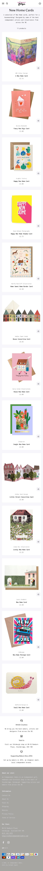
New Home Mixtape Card (21, 655)
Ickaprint (21, 441)
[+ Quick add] (38, 68)
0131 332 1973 (7, 833)
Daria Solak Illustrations (21, 389)
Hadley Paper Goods (21, 336)
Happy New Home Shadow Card (21, 234)
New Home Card (21, 602)
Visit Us (5, 803)
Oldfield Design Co (21, 704)
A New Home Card (21, 76)
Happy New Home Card (21, 181)
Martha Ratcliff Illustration (22, 283)
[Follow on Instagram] (8, 842)
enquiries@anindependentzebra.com (15, 836)
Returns (5, 810)
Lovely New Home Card (21, 549)
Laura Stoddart (21, 599)
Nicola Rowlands (21, 126)
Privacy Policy (7, 814)
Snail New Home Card (21, 707)
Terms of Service (8, 817)
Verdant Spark (13, 865)
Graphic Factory (21, 178)
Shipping (5, 806)
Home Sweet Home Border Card (21, 286)
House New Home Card (21, 392)
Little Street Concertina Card (21, 497)
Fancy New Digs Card (21, 128)
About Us (5, 799)
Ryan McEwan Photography (21, 231)
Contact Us (6, 795)
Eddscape (21, 652)
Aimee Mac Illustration (21, 547)
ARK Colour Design (21, 73)
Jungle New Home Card (21, 444)
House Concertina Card (21, 339)
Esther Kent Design (21, 494)
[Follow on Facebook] (3, 842)
